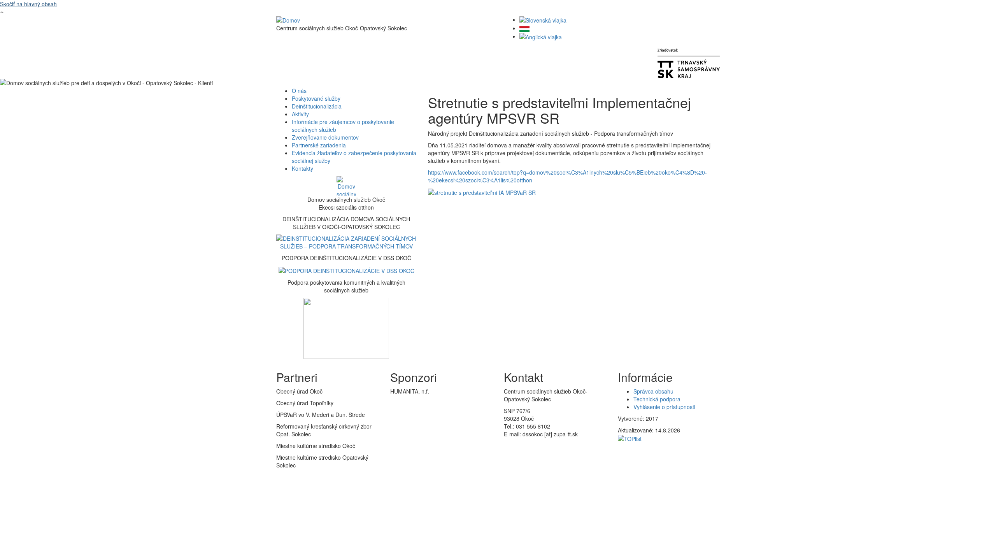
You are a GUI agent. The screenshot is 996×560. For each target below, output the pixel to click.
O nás (299, 90)
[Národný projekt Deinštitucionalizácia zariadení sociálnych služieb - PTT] (346, 241)
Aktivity (300, 114)
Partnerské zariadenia (319, 145)
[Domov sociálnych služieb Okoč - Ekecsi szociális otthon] (346, 186)
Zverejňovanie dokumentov (325, 137)
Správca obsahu (653, 391)
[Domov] (288, 19)
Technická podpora (656, 399)
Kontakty (302, 168)
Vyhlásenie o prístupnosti (664, 407)
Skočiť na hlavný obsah (28, 4)
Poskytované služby (316, 98)
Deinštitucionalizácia (317, 106)
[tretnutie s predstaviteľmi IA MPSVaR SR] (482, 192)
